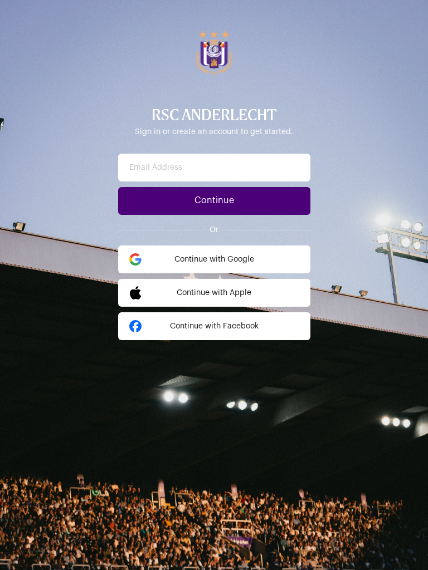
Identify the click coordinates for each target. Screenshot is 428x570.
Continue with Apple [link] (214, 293)
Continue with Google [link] (214, 259)
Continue (214, 200)
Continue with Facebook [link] (214, 326)
